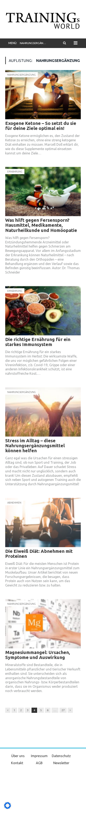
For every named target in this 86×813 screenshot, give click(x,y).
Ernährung (14, 171)
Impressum (39, 756)
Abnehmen (14, 502)
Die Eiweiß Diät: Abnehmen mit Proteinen (39, 553)
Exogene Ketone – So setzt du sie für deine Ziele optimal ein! (40, 126)
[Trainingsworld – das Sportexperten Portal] (43, 20)
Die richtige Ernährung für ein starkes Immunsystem (37, 342)
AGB (39, 763)
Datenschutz (61, 756)
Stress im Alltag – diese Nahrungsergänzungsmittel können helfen (35, 445)
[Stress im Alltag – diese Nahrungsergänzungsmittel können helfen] (43, 412)
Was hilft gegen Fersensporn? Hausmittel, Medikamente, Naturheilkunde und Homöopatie (41, 225)
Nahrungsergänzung (21, 74)
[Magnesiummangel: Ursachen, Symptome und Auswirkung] (43, 623)
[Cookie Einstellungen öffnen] (7, 807)
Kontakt (17, 763)
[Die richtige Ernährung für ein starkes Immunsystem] (43, 310)
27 (63, 710)
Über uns (18, 756)
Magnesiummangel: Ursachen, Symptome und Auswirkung (37, 655)
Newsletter (61, 763)
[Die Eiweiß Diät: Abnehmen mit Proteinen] (43, 522)
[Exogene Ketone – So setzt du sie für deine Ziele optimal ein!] (43, 94)
